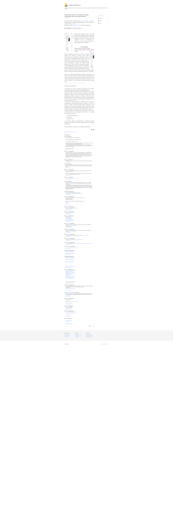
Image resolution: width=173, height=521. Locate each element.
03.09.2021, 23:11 (68, 290)
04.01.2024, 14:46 (68, 321)
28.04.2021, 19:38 (68, 248)
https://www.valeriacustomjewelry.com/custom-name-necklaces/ (82, 243)
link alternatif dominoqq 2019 (86, 187)
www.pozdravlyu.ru (74, 23)
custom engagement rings (69, 219)
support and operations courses (70, 288)
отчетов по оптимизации (76, 25)
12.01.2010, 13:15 (68, 179)
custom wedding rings (69, 217)
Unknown (66, 159)
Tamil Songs (67, 196)
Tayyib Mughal (67, 223)
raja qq (86, 182)
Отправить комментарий (69, 323)
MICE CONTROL (68, 274)
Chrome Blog (77, 335)
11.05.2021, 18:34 (68, 267)
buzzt (66, 318)
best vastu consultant (69, 320)
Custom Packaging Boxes (69, 208)
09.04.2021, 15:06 (68, 240)
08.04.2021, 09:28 (68, 232)
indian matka (72, 193)
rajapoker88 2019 (70, 183)
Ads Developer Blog (89, 334)
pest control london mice (69, 277)
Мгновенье (67, 169)
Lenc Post (67, 269)
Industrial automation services (70, 251)
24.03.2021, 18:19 (68, 221)
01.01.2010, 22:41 (68, 175)
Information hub (68, 246)
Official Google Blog (67, 334)
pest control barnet (68, 275)
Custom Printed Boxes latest (69, 292)
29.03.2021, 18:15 (68, 227)
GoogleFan (67, 151)
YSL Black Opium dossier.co (74, 301)
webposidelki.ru (91, 20)
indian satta (67, 193)
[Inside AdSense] (74, 6)
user (66, 181)
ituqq (69, 184)
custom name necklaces (69, 218)
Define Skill (67, 298)
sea (66, 163)
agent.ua (82, 20)
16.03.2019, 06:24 (68, 189)
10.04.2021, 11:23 (68, 244)
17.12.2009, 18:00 (68, 149)
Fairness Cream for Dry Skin (70, 253)
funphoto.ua (86, 20)
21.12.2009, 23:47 (68, 167)
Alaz (66, 136)
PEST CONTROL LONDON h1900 (70, 276)
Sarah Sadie (67, 206)
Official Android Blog (78, 334)
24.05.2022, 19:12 (68, 304)
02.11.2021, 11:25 (68, 296)
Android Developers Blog (89, 335)
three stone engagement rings (70, 220)
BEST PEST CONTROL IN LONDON (71, 270)
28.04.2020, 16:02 (68, 194)
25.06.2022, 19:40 (68, 316)
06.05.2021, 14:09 (68, 254)
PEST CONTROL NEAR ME (69, 278)
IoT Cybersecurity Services (70, 259)
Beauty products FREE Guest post (70, 266)
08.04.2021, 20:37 (68, 236)
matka (76, 193)
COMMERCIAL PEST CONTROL (70, 272)
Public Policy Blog (66, 335)
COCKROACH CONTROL (69, 271)
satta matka (80, 193)
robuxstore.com (68, 315)
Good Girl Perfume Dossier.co (70, 313)
